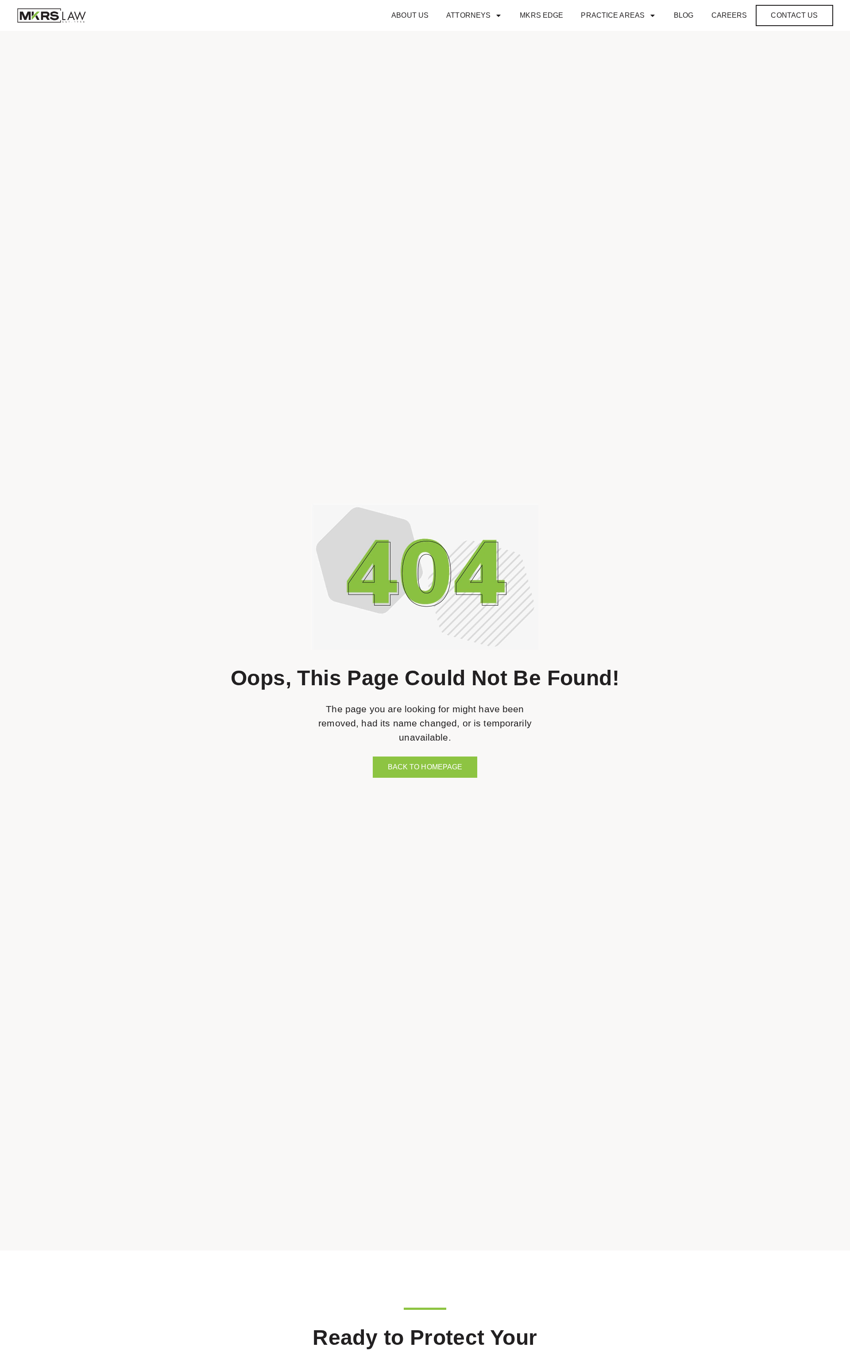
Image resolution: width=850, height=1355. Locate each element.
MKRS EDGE (541, 15)
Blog (683, 15)
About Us (410, 15)
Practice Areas (613, 15)
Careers (729, 15)
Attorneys (468, 15)
